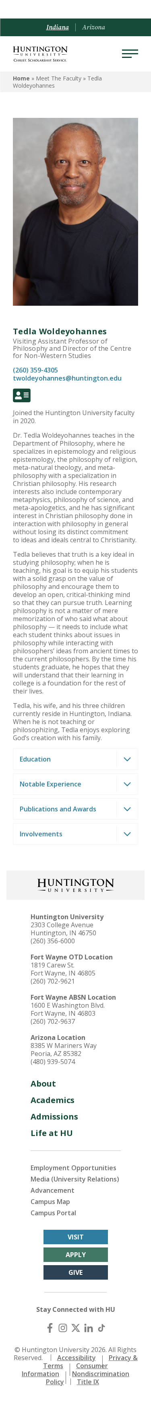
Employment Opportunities (73, 1167)
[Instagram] (63, 1328)
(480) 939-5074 (53, 1061)
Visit (76, 1237)
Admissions (54, 1116)
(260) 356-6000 (53, 940)
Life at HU (52, 1133)
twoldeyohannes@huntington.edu (67, 378)
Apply (76, 1254)
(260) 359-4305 (35, 370)
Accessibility (76, 1357)
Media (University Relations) (75, 1179)
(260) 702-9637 (53, 1021)
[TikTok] (101, 1328)
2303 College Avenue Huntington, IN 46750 (63, 928)
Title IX (88, 1381)
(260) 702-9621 (53, 981)
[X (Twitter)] (76, 1328)
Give (75, 1272)
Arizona (93, 27)
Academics (52, 1100)
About (43, 1083)
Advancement (52, 1190)
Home (21, 78)
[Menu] (130, 53)
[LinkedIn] (88, 1328)
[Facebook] (50, 1328)
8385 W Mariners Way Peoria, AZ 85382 (64, 1049)
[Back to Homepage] (75, 884)
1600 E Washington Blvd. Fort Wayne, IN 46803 (68, 1009)
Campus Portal (53, 1212)
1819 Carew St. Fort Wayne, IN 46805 (63, 969)
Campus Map (50, 1201)
